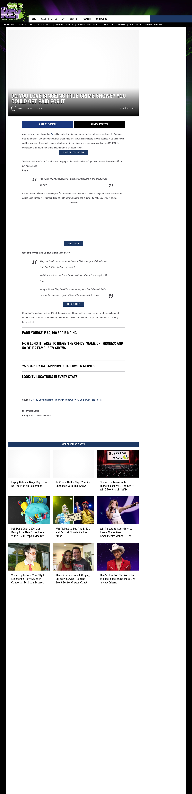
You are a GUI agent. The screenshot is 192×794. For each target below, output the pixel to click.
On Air (43, 19)
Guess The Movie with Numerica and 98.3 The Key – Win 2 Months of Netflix (117, 485)
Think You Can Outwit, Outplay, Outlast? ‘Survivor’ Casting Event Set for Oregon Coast (73, 578)
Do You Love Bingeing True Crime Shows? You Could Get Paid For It (66, 399)
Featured (47, 415)
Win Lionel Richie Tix (64, 25)
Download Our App (153, 25)
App (63, 19)
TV (51, 134)
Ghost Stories (73, 304)
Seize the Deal (25, 25)
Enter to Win (73, 244)
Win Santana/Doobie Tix (88, 25)
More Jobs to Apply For (73, 152)
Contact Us (101, 19)
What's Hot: (9, 25)
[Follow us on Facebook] (125, 18)
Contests (38, 415)
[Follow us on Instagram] (132, 18)
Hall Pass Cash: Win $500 (114, 25)
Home (33, 19)
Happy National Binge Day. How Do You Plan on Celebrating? (29, 483)
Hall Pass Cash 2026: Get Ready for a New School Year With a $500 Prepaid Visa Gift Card (28, 532)
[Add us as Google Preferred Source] (118, 18)
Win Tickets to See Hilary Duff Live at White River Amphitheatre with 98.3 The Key (117, 532)
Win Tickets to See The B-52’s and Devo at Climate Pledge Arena (73, 532)
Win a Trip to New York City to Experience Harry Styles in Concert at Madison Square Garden (28, 578)
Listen (54, 19)
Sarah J (20, 108)
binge (36, 411)
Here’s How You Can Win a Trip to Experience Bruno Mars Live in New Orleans (117, 578)
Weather (87, 19)
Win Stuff (74, 19)
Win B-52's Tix (135, 25)
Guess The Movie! (44, 25)
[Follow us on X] (139, 18)
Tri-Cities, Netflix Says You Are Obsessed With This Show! (73, 483)
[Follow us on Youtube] (146, 18)
